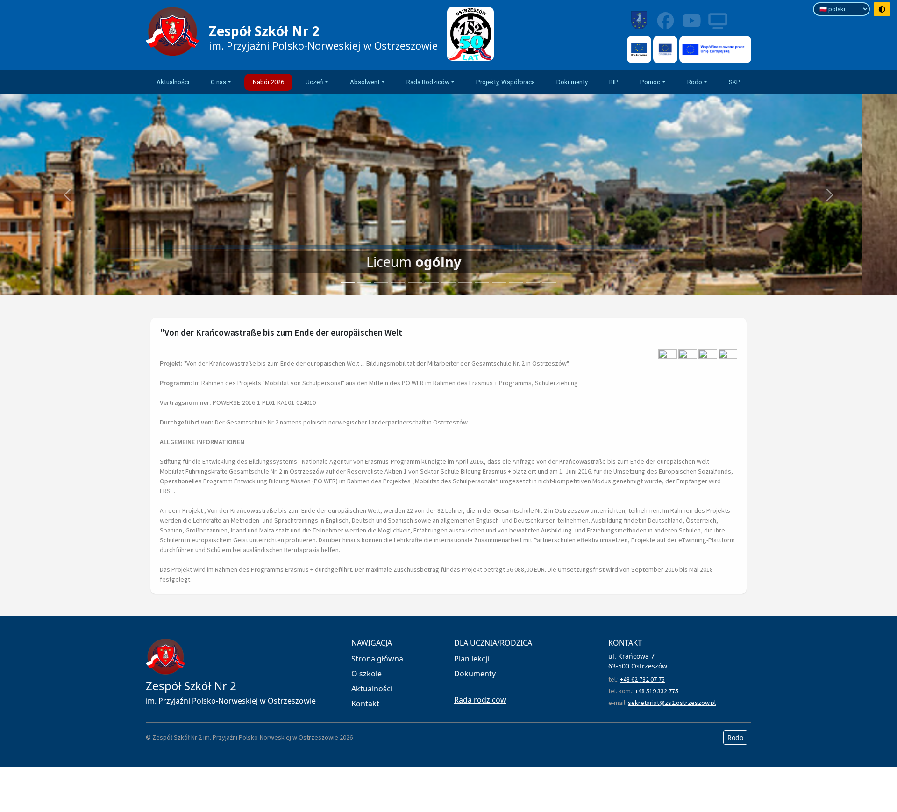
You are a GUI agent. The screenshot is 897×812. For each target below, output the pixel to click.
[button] (67, 194)
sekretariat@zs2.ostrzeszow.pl (672, 702)
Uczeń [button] (314, 82)
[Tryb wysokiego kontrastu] (882, 9)
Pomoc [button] (650, 82)
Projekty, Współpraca (505, 82)
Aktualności (173, 82)
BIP (614, 82)
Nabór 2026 (268, 82)
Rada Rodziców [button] (427, 82)
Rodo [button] (694, 82)
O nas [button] (218, 82)
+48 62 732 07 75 (642, 679)
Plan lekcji (471, 659)
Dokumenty (572, 82)
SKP (734, 82)
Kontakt (365, 703)
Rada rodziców (480, 700)
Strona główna (377, 659)
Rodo (735, 737)
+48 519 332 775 (656, 691)
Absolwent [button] (365, 82)
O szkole (366, 673)
